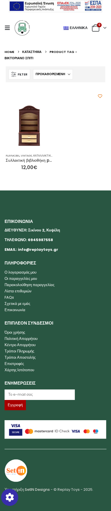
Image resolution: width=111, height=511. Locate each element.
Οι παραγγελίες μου (21, 278)
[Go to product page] (29, 125)
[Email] (56, 394)
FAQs (9, 297)
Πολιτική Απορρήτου (21, 338)
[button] (9, 28)
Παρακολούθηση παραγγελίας (29, 285)
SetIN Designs (37, 489)
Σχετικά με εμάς (17, 303)
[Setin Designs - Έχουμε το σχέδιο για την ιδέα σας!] (16, 470)
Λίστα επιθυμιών (18, 291)
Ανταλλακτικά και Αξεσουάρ (52, 155)
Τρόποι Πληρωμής (19, 351)
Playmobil (13, 155)
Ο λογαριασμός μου (20, 272)
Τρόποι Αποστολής (20, 357)
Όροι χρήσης (15, 332)
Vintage (26, 155)
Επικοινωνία (15, 310)
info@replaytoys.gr (38, 249)
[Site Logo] (22, 27)
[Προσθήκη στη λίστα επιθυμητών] (100, 96)
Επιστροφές (14, 363)
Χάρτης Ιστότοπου (19, 370)
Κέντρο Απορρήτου (20, 345)
